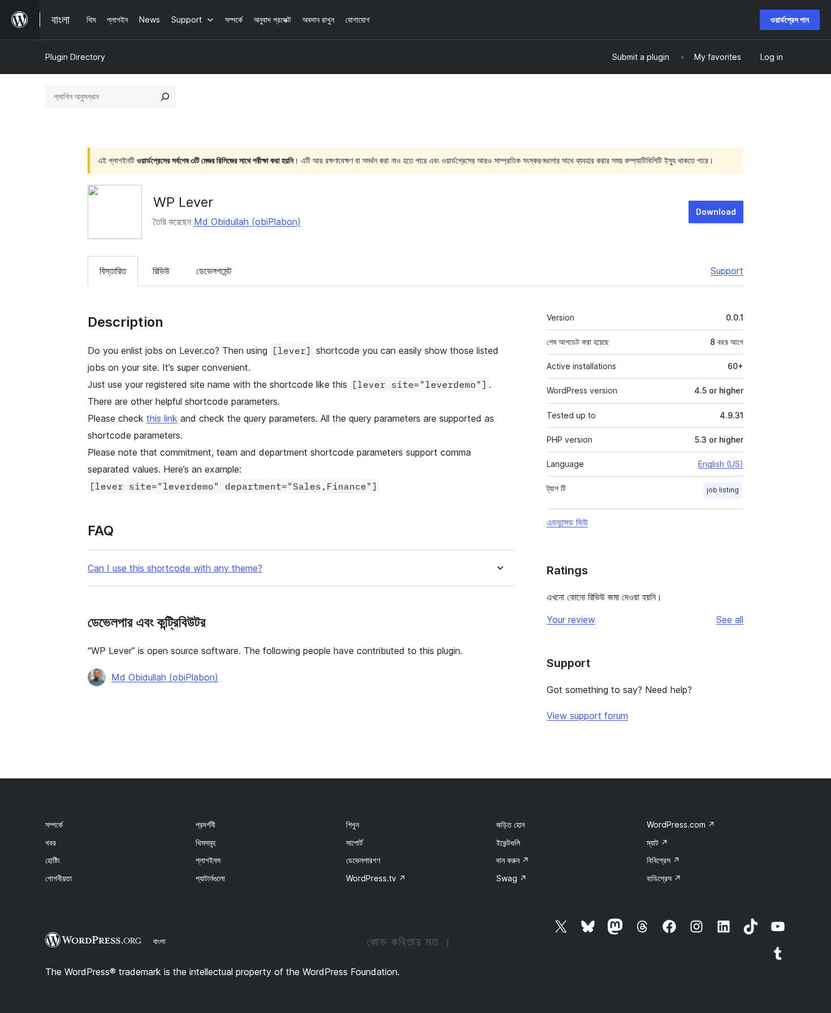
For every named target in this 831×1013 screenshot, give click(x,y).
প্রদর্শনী (205, 824)
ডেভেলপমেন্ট (213, 270)
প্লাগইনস (208, 860)
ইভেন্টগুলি (508, 842)
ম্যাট (657, 842)
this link (162, 418)
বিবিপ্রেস (663, 860)
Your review (571, 619)
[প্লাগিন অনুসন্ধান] (165, 96)
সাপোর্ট (354, 842)
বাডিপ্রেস (664, 878)
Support (727, 270)
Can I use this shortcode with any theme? (175, 568)
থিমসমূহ (205, 842)
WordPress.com (681, 824)
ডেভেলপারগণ (363, 860)
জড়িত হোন (510, 824)
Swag (511, 878)
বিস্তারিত (112, 270)
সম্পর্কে (54, 824)
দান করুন (512, 860)
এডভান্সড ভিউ (567, 522)
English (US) (720, 464)
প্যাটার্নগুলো (210, 878)
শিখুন (352, 824)
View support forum (587, 715)
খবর (50, 842)
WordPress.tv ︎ (376, 878)
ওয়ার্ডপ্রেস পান (790, 19)
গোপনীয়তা (58, 878)
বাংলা (159, 941)
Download (716, 212)
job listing (723, 490)
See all (729, 619)
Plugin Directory (75, 57)
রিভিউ (161, 270)
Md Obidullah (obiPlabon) (247, 221)
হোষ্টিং (52, 860)
